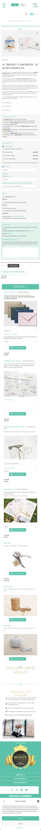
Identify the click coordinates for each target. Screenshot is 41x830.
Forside (8, 20)
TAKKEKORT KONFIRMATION (17, 20)
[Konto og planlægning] (32, 13)
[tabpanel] (20, 81)
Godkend (20, 818)
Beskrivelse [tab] (5, 59)
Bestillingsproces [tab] (6, 106)
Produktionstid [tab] (6, 110)
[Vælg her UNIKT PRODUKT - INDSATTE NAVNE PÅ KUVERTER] (20, 341)
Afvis (20, 824)
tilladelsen (31, 231)
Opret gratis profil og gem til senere (13, 272)
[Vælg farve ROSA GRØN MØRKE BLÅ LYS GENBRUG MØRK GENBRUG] (20, 330)
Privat (15, 5)
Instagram (9, 233)
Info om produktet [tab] (7, 102)
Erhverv (22, 5)
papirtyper (8, 176)
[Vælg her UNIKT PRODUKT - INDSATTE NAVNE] (20, 471)
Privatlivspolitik (19, 827)
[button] (38, 801)
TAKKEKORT (11, 20)
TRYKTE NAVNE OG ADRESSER (18, 216)
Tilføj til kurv (13, 265)
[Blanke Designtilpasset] (20, 526)
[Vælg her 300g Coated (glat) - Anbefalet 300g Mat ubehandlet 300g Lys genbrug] (20, 179)
